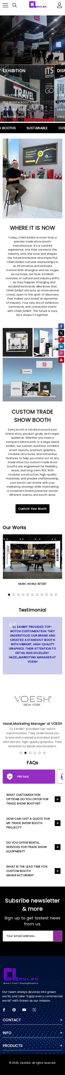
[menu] (5, 5)
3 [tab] (18, 595)
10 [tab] (51, 595)
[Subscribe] (57, 936)
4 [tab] (23, 595)
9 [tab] (47, 595)
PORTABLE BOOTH (16, 109)
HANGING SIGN (13, 117)
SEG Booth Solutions (20, 102)
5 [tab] (28, 595)
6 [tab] (32, 595)
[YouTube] (24, 1009)
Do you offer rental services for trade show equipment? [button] (26, 847)
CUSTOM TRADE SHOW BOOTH (32, 416)
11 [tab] (56, 595)
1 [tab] (9, 595)
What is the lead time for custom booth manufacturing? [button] (26, 870)
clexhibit (25, 1063)
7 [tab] (37, 595)
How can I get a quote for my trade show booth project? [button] (28, 823)
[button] (14, 5)
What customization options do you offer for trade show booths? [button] (27, 799)
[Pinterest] (14, 1009)
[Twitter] (34, 1009)
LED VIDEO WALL (14, 95)
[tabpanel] (32, 562)
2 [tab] (14, 595)
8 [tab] (42, 595)
